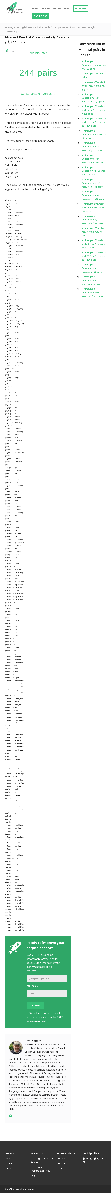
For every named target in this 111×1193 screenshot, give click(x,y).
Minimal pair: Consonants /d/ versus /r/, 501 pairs (92, 293)
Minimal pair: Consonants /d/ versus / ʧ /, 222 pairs (93, 159)
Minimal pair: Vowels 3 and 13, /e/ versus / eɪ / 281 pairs (94, 110)
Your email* (32, 970)
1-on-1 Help (80, 8)
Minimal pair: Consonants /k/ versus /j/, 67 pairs (92, 268)
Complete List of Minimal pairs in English (92, 49)
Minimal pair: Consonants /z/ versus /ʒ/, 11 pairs (92, 147)
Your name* (32, 986)
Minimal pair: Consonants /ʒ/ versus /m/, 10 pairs (92, 220)
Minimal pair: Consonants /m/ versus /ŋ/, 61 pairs (92, 183)
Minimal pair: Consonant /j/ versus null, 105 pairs (93, 171)
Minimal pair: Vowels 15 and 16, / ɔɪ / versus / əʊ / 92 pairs (94, 244)
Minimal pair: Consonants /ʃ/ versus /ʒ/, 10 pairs (94, 65)
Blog (66, 8)
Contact (61, 1163)
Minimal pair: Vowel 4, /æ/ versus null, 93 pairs (93, 232)
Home (35, 8)
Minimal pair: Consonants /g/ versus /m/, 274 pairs (93, 98)
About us (61, 1158)
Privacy (60, 1168)
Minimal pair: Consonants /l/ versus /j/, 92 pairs (94, 134)
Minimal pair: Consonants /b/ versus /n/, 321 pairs (93, 195)
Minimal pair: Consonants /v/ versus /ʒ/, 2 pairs (91, 280)
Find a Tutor (40, 16)
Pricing (57, 8)
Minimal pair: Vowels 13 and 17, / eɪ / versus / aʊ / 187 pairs (94, 122)
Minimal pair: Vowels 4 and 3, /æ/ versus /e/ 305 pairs (94, 86)
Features (45, 8)
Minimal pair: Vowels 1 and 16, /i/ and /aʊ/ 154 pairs (93, 207)
